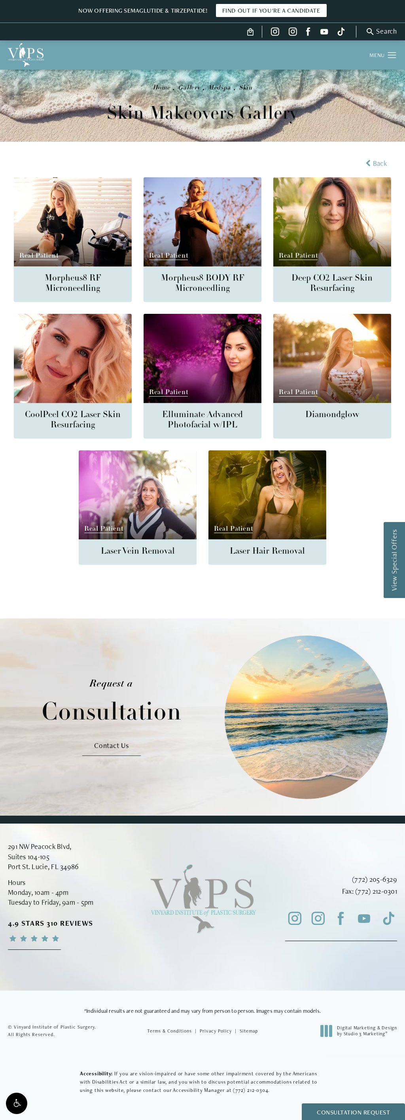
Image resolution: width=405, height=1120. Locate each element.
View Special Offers (394, 560)
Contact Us (111, 745)
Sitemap (249, 1031)
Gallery (189, 88)
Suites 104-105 (28, 856)
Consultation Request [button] (353, 1112)
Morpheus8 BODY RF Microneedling (202, 283)
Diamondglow (332, 415)
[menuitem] (275, 32)
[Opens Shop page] (250, 32)
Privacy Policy (216, 1031)
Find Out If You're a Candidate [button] (271, 10)
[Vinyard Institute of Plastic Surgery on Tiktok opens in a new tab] (340, 32)
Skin (245, 88)
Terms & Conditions (169, 1031)
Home (161, 88)
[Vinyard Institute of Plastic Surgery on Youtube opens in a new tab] (324, 32)
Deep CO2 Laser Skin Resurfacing (332, 283)
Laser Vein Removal (138, 551)
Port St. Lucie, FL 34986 (43, 866)
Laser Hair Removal (267, 551)
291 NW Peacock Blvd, (39, 846)
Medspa (219, 88)
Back (380, 163)
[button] (16, 1103)
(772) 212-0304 (250, 1090)
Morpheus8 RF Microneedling (73, 283)
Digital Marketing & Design (367, 1031)
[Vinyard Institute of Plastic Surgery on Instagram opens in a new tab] (275, 32)
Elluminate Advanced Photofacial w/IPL (202, 420)
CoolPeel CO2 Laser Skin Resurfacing (73, 420)
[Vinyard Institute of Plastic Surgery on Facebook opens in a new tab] (308, 32)
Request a (112, 701)
